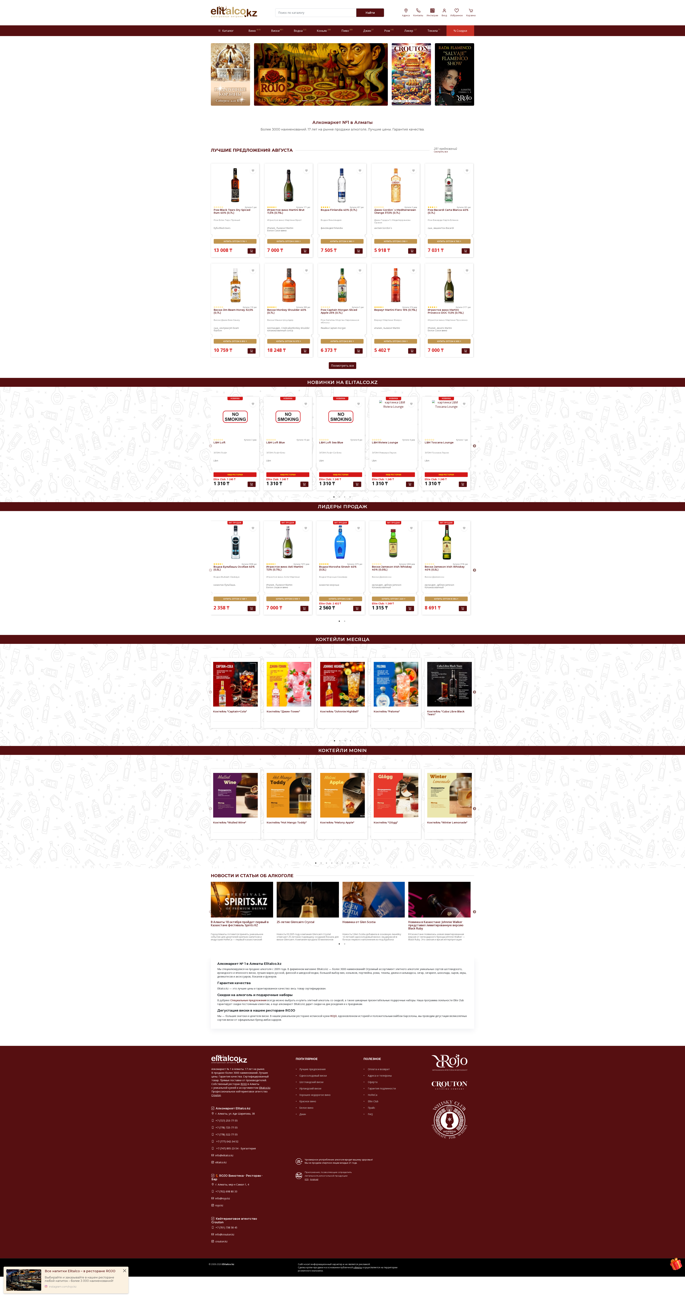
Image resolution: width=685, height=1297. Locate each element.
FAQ (370, 1114)
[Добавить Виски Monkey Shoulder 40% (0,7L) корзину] (305, 351)
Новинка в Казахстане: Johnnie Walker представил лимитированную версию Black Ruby (435, 925)
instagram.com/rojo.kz (63, 1286)
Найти (370, 13)
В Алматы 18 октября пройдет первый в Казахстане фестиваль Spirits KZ (240, 923)
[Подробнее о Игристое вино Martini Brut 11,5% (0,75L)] (288, 185)
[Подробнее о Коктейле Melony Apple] (342, 795)
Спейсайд (286, 328)
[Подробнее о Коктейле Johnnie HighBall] (342, 684)
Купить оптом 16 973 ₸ (288, 341)
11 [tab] (369, 863)
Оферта (372, 1082)
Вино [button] (254, 30)
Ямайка (325, 328)
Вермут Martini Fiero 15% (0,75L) (395, 309)
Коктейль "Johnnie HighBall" (339, 711)
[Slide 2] (305, 101)
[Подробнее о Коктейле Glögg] (396, 795)
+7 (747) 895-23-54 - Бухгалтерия (235, 1148)
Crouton (216, 1095)
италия (378, 328)
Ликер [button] (410, 30)
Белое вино (306, 1107)
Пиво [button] (347, 30)
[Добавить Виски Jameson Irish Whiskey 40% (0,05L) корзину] (410, 608)
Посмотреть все (342, 366)
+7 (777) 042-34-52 (226, 1141)
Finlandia (338, 228)
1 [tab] (334, 497)
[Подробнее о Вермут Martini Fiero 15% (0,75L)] (395, 285)
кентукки (224, 328)
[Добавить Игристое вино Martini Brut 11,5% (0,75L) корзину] (305, 251)
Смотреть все (441, 151)
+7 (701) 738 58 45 (226, 1227)
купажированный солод (280, 330)
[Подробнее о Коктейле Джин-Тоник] (289, 684)
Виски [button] (277, 30)
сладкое (278, 587)
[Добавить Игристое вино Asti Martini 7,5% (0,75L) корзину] (304, 608)
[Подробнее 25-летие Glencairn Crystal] (308, 913)
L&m (216, 460)
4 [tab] (350, 497)
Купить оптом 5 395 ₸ (395, 241)
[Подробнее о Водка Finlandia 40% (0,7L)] (342, 185)
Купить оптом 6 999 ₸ (289, 241)
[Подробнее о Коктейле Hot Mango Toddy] (289, 795)
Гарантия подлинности (381, 1088)
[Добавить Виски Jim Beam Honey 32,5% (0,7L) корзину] (252, 351)
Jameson (397, 584)
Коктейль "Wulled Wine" (229, 822)
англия (378, 228)
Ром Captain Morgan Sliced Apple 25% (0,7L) (339, 311)
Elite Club (372, 1101)
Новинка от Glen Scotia (359, 922)
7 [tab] (348, 863)
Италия (271, 228)
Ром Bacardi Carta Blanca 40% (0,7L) (448, 211)
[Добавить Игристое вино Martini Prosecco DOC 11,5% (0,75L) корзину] (466, 351)
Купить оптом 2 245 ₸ (340, 599)
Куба (216, 228)
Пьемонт (281, 228)
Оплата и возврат (378, 1069)
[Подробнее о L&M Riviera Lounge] (393, 418)
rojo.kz (219, 1205)
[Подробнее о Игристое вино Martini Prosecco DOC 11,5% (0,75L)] (449, 285)
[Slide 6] (330, 101)
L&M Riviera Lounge (385, 442)
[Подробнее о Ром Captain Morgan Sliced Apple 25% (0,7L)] (342, 285)
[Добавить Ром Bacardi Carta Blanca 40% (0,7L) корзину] (466, 251)
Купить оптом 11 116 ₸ (235, 241)
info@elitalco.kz (224, 1155)
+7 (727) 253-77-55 (226, 1120)
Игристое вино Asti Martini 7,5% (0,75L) (284, 568)
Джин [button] (368, 30)
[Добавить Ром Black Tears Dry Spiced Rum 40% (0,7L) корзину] (252, 251)
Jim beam (234, 328)
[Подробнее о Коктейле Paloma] (396, 684)
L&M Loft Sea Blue (331, 442)
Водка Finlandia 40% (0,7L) (339, 210)
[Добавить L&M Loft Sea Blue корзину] (357, 484)
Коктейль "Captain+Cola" (230, 711)
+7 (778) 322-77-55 (226, 1134)
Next (474, 446)
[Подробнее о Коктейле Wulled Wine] (235, 795)
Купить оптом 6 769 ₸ (449, 241)
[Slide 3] (311, 101)
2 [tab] (339, 497)
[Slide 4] (317, 101)
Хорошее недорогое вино (315, 1095)
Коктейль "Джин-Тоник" (283, 711)
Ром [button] (389, 30)
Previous (210, 446)
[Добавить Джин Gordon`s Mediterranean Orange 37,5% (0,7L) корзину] (412, 251)
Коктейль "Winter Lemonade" (447, 822)
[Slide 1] (298, 101)
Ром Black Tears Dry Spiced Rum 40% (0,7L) (232, 211)
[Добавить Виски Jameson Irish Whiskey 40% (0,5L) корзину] (463, 608)
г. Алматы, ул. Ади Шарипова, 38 (235, 1113)
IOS (306, 1179)
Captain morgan (337, 328)
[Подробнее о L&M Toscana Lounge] (446, 418)
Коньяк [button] (324, 30)
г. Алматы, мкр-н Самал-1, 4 (232, 1184)
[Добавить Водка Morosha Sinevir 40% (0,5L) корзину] (357, 608)
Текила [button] (433, 30)
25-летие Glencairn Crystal (295, 922)
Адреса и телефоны (379, 1075)
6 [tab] (342, 863)
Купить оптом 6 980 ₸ (342, 241)
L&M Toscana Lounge (439, 442)
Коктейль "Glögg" (386, 822)
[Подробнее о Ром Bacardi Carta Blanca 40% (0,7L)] (449, 185)
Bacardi (450, 228)
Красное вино (307, 1101)
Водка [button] (300, 30)
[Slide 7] (337, 101)
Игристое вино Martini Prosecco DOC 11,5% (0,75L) (446, 311)
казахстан (219, 584)
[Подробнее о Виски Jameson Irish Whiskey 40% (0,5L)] (446, 542)
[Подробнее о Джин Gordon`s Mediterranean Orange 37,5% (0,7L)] (395, 185)
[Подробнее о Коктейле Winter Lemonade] (449, 795)
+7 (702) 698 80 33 (226, 1191)
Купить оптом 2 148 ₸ (235, 599)
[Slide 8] (343, 101)
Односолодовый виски (313, 1075)
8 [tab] (353, 863)
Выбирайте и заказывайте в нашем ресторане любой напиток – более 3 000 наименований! (79, 1279)
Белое (270, 230)
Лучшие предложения (312, 1069)
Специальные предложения (248, 1000)
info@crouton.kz (224, 1234)
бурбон (218, 330)
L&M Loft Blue (275, 442)
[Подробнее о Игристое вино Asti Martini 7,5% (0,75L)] (287, 542)
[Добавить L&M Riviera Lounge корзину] (410, 484)
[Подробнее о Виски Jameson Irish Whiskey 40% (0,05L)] (393, 542)
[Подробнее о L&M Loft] (235, 418)
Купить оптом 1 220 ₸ (393, 599)
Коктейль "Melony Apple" (337, 822)
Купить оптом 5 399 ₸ (396, 341)
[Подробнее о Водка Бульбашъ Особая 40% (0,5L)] (235, 542)
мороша (334, 584)
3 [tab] (344, 497)
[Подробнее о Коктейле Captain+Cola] (235, 684)
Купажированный (381, 587)
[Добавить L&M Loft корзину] (252, 484)
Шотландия (273, 328)
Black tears (224, 228)
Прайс (371, 1107)
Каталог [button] (228, 31)
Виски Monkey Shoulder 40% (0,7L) (286, 311)
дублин (388, 584)
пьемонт (387, 328)
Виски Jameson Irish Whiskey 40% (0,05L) (392, 568)
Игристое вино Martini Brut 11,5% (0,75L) (286, 211)
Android (314, 1179)
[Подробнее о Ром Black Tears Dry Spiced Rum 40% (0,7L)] (235, 185)
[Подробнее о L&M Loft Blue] (287, 418)
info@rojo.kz (222, 1198)
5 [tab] (337, 863)
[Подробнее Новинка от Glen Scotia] (373, 913)
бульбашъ (229, 584)
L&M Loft (219, 442)
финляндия (327, 228)
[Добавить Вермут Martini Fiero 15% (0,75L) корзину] (412, 351)
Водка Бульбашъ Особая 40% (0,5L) (234, 568)
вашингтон (439, 228)
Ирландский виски (310, 1088)
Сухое (277, 230)
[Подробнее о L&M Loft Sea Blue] (340, 418)
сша (430, 228)
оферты (357, 1267)
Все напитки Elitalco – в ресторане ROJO (80, 1271)
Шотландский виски (311, 1082)
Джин (302, 1114)
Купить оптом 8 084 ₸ (446, 599)
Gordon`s (387, 228)
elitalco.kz (221, 1162)
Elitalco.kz (264, 1087)
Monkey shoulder (301, 328)
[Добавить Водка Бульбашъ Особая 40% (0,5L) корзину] (252, 608)
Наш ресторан (235, 474)
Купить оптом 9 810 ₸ (235, 341)
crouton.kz (221, 1241)
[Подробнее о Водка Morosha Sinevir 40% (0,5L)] (340, 542)
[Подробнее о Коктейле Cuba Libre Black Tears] (449, 684)
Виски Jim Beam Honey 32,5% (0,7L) (233, 311)
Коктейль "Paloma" (387, 711)
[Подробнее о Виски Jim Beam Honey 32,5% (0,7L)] (235, 285)
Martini (289, 228)
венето (440, 328)
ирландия (377, 584)
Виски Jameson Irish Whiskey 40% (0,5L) (445, 568)
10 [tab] (364, 863)
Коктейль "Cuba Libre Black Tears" (446, 713)
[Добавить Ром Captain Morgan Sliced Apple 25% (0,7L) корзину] (359, 351)
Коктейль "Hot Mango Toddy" (287, 822)
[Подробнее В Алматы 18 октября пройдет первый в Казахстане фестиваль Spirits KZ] (242, 913)
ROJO (333, 1016)
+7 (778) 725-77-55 (226, 1127)
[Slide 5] (324, 101)
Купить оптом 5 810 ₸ (342, 341)
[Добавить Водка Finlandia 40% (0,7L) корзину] (359, 251)
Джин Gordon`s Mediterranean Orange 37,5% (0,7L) (395, 211)
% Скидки (460, 31)
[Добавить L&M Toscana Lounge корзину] (463, 484)
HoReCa (372, 1095)
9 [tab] (358, 863)
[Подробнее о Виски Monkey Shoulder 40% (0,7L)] (288, 285)
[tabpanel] (235, 444)
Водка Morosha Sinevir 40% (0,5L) (338, 568)
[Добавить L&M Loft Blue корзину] (304, 484)
